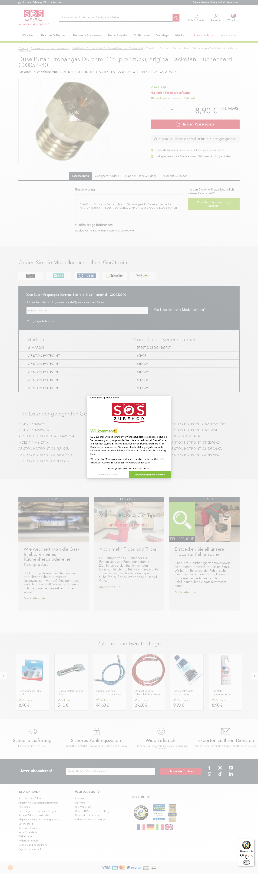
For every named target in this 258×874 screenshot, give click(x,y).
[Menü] (252, 841)
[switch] (246, 862)
